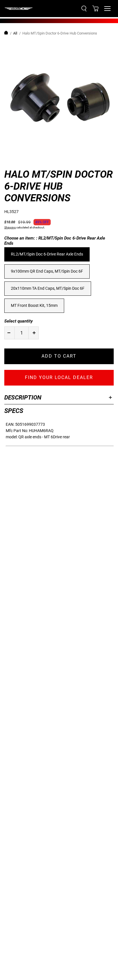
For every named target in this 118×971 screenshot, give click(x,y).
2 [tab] (21, 158)
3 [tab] (33, 158)
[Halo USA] (18, 8)
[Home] (6, 34)
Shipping (10, 227)
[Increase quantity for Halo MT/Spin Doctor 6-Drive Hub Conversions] (34, 333)
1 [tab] (10, 159)
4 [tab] (44, 158)
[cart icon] (95, 8)
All (15, 33)
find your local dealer (59, 377)
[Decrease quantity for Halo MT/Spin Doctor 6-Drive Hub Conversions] (9, 333)
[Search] (84, 8)
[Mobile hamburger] (107, 8)
